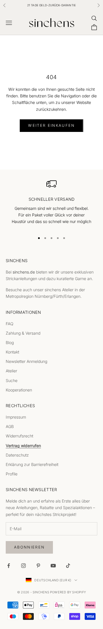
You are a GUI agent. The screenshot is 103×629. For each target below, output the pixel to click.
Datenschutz (17, 455)
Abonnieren (29, 547)
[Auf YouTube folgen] (53, 565)
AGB (10, 426)
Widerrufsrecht (19, 435)
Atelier (11, 370)
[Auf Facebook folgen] (8, 565)
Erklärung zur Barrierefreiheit (32, 464)
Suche (11, 380)
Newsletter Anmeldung (26, 361)
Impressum (16, 417)
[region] (51, 203)
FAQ (9, 323)
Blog (10, 342)
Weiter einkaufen (51, 125)
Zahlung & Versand (23, 333)
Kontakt (12, 351)
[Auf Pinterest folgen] (38, 565)
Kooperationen (19, 389)
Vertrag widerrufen (23, 445)
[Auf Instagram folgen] (23, 565)
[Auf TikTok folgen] (68, 565)
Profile (11, 473)
